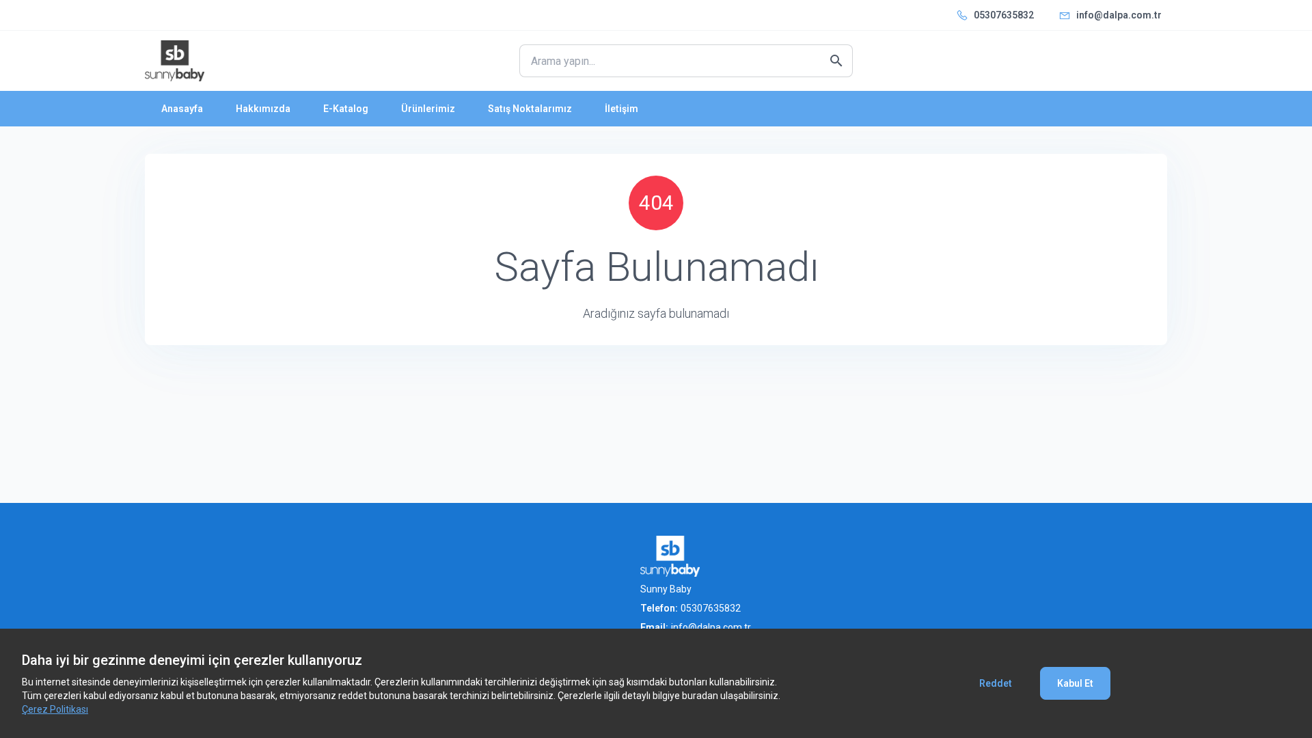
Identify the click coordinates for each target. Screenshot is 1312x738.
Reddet (995, 683)
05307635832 (1004, 15)
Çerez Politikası (55, 709)
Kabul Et (1075, 683)
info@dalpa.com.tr (1119, 15)
